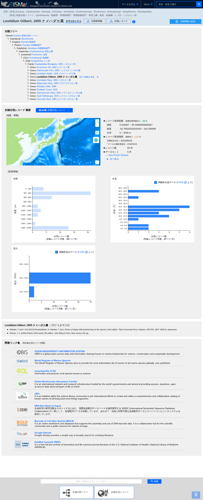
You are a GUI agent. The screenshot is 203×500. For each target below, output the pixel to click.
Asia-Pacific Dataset (118, 155)
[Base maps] (96, 140)
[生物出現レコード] (114, 487)
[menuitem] (130, 4)
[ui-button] (198, 4)
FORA (180, 182)
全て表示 (114, 159)
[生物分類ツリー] (76, 487)
